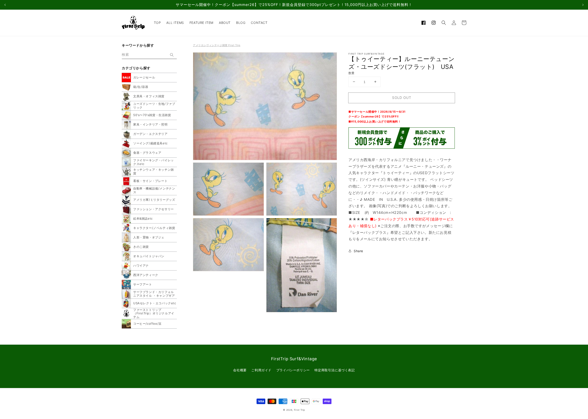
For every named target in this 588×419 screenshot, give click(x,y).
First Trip (299, 409)
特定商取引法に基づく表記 (334, 370)
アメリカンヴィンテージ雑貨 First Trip (216, 45)
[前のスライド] (5, 5)
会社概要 (239, 370)
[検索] (172, 55)
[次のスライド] (583, 5)
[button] (444, 23)
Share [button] (358, 251)
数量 (351, 73)
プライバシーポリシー (293, 370)
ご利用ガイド (261, 370)
